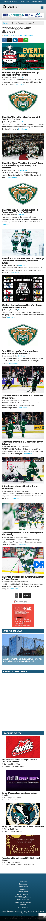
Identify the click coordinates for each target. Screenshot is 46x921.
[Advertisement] (23, 15)
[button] (42, 8)
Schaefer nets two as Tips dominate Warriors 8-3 (19, 487)
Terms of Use (23, 907)
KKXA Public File (23, 894)
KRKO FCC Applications (23, 902)
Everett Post (21, 122)
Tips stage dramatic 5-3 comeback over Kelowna (22, 443)
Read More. (20, 84)
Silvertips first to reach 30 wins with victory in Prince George (23, 578)
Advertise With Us (10, 2)
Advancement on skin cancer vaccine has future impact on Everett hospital (22, 660)
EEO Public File (23, 889)
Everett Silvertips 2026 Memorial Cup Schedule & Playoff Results (20, 73)
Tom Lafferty (20, 77)
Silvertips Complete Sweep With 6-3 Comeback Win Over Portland (20, 211)
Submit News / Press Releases (31, 2)
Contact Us (23, 884)
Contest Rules (23, 886)
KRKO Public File (23, 899)
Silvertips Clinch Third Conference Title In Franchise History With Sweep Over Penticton (22, 165)
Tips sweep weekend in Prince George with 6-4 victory (22, 533)
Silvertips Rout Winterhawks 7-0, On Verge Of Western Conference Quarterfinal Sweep (23, 260)
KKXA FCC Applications (23, 897)
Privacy (23, 905)
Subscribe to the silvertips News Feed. (19, 35)
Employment (23, 892)
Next (26, 596)
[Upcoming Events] (23, 747)
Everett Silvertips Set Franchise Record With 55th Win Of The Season (21, 352)
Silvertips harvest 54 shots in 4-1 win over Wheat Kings (22, 396)
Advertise (23, 881)
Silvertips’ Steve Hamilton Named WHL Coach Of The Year (21, 118)
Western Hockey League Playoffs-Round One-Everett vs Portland (22, 306)
